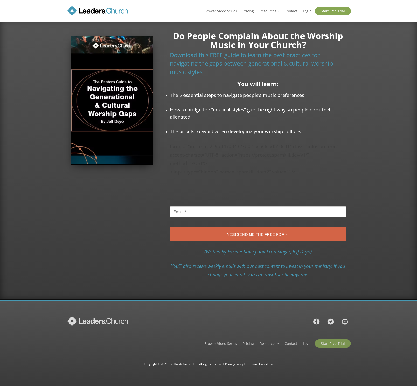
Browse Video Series (220, 11)
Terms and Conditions (258, 364)
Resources (269, 11)
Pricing (248, 11)
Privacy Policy (234, 364)
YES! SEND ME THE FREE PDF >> (258, 235)
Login (307, 11)
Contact (291, 11)
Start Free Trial (333, 11)
